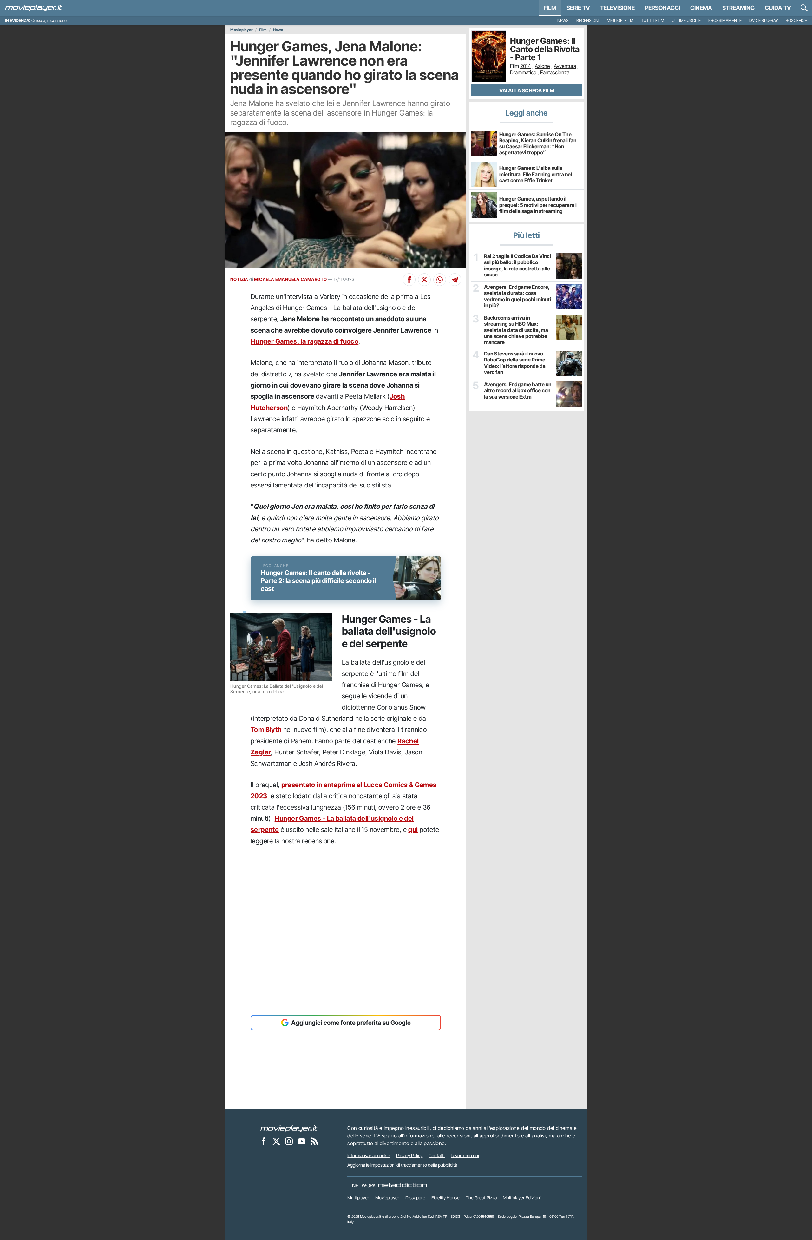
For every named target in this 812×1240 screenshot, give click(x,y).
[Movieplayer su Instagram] (289, 1141)
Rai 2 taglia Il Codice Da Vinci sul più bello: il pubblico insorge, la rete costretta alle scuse (517, 265)
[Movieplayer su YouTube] (301, 1141)
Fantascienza (554, 72)
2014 (525, 66)
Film (550, 7)
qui (413, 829)
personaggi (662, 7)
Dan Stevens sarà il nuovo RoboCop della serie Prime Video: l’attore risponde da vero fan (515, 363)
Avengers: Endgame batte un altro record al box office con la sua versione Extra (517, 390)
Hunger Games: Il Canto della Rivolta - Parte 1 (545, 49)
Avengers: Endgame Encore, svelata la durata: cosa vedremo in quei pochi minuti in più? (517, 296)
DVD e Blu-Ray (763, 20)
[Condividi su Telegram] (455, 279)
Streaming (738, 7)
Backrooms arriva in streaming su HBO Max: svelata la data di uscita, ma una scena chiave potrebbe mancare (516, 330)
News (563, 20)
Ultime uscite (686, 20)
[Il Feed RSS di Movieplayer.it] (314, 1141)
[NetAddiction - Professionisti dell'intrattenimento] (402, 1185)
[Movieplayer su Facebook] (263, 1141)
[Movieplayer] (289, 1128)
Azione (542, 66)
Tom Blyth (266, 729)
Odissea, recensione (49, 20)
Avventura (565, 66)
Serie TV (578, 7)
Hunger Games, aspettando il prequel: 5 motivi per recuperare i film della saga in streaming (538, 205)
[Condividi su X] (424, 279)
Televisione (617, 7)
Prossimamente (725, 20)
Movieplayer (241, 30)
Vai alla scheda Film (526, 90)
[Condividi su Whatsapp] (439, 279)
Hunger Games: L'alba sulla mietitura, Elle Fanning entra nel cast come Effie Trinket (535, 174)
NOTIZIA (239, 279)
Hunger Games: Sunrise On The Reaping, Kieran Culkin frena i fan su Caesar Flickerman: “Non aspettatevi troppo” (537, 143)
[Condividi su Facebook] (409, 279)
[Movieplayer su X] (276, 1141)
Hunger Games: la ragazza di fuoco (304, 341)
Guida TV (778, 7)
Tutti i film (652, 20)
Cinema (701, 7)
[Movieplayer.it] (33, 8)
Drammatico (523, 72)
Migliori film (620, 20)
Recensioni (587, 20)
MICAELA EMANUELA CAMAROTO (290, 279)
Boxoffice (796, 20)
